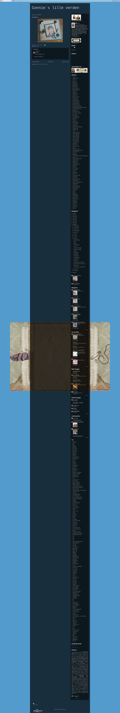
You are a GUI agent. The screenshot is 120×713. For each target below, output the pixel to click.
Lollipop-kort (75, 162)
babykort (74, 82)
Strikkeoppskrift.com (77, 420)
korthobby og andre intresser (78, 322)
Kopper (74, 153)
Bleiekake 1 (75, 452)
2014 (74, 216)
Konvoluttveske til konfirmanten (79, 263)
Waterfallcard (75, 639)
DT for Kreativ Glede (79, 665)
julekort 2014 (75, 139)
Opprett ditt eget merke (75, 647)
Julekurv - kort (75, 511)
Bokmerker (74, 90)
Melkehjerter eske (76, 556)
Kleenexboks (75, 519)
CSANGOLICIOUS (76, 371)
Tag (73, 191)
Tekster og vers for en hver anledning (79, 616)
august (75, 232)
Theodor (74, 200)
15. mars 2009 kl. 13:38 (40, 54)
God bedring (75, 122)
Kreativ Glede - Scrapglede (78, 402)
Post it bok (74, 168)
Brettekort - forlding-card (77, 472)
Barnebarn (74, 85)
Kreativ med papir (76, 283)
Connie (37, 45)
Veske (74, 628)
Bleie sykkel (75, 448)
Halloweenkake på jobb (82, 384)
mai (74, 235)
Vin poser (74, 205)
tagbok (74, 193)
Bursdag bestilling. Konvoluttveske (79, 107)
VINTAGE (74, 408)
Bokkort (74, 461)
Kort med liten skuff (76, 527)
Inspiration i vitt (76, 405)
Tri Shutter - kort (75, 624)
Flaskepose (75, 493)
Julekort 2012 (75, 136)
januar (75, 270)
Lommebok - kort (76, 546)
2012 (74, 219)
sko (73, 599)
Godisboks (74, 499)
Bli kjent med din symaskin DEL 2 (78, 347)
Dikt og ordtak (75, 480)
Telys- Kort (74, 197)
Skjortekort (74, 598)
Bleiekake (74, 86)
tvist (73, 627)
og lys (74, 166)
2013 (74, 218)
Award (74, 79)
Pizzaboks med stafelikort (77, 566)
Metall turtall (75, 559)
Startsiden (50, 61)
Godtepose (74, 501)
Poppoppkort (75, 571)
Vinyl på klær (75, 636)
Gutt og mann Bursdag (77, 126)
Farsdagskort (75, 115)
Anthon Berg (75, 78)
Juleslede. (74, 143)
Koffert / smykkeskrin (76, 520)
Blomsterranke (75, 458)
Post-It (74, 574)
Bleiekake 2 (75, 454)
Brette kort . (75, 96)
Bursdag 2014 (75, 101)
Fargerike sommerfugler (82, 307)
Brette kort (74, 468)
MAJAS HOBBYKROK (77, 334)
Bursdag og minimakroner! (77, 392)
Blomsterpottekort (76, 89)
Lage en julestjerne (76, 542)
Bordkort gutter (75, 465)
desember (76, 225)
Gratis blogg (74, 49)
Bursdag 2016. (75, 104)
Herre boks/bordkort (76, 502)
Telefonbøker (75, 195)
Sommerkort (75, 180)
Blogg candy (75, 88)
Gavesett (74, 121)
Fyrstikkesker (75, 117)
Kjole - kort (74, 515)
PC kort (74, 564)
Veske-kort (74, 632)
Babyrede (74, 83)
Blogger (64, 709)
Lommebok (75, 545)
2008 (74, 272)
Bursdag (36, 46)
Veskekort (74, 634)
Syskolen (74, 346)
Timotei (74, 359)
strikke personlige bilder (77, 609)
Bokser (74, 92)
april (75, 236)
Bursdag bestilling (76, 106)
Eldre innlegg (65, 61)
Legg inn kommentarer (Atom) (41, 64)
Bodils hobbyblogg (76, 314)
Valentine (74, 202)
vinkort (86, 692)
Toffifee (74, 201)
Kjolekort (74, 516)
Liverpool (74, 161)
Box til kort (74, 466)
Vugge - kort (75, 638)
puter (73, 171)
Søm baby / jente (76, 610)
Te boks (74, 613)
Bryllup (75, 241)
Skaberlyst (75, 342)
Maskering (74, 553)
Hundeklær (74, 128)
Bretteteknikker (75, 475)
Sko (73, 600)
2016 (74, 213)
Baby (73, 81)
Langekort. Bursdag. (76, 158)
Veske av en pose (76, 629)
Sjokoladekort (75, 593)
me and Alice (75, 399)
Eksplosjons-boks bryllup (77, 486)
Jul (73, 130)
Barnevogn (74, 447)
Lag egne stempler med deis (78, 541)
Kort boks (74, 526)
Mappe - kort (75, 551)
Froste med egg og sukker (77, 497)
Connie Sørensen (74, 645)
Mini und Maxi (75, 297)
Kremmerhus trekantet (77, 531)
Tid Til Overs (75, 418)
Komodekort (75, 522)
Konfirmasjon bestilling (77, 150)
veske (74, 204)
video (73, 635)
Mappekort (74, 552)
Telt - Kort (74, 617)
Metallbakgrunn (75, 560)
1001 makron (75, 391)
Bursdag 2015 (75, 103)
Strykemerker (75, 187)
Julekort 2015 (75, 140)
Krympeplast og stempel (77, 534)
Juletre (74, 512)
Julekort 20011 (75, 133)
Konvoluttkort (75, 151)
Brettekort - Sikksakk (76, 473)
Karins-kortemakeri (76, 289)
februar (75, 268)
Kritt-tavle (74, 157)
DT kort (74, 114)
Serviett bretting (75, 587)
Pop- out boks (75, 569)
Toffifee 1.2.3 (75, 621)
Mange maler (75, 549)
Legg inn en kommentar (38, 56)
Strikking (74, 184)
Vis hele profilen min (75, 36)
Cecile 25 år (76, 260)
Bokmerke (74, 462)
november (76, 227)
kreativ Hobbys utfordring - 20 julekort (79, 155)
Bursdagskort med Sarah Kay (79, 262)
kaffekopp (74, 513)
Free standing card (76, 495)
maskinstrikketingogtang (77, 436)
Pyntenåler (74, 172)
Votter (74, 208)
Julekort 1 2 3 (75, 508)
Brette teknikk (75, 469)
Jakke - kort (75, 505)
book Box (74, 464)
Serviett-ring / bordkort (77, 591)
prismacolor (75, 578)
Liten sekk (74, 544)
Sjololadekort (75, 596)
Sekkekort (74, 176)
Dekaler (74, 110)
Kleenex (74, 517)
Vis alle (87, 329)
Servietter (74, 177)
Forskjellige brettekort (76, 494)
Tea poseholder (75, 614)
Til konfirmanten (76, 244)
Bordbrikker (75, 93)
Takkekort (74, 194)
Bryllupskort (75, 97)
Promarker (74, 580)
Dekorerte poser (75, 111)
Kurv (73, 535)
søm (73, 190)
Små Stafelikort (75, 603)
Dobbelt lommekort (76, 484)
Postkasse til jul (75, 577)
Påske (74, 173)
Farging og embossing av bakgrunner (79, 490)
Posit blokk (75, 573)
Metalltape (74, 562)
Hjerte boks (75, 504)
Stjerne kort (75, 606)
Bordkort (74, 94)
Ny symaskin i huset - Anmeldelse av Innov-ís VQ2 (82, 353)
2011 (74, 221)
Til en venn (76, 246)
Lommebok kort (75, 164)
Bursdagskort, (76, 252)
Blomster (74, 455)
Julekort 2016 (83, 673)
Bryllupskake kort (76, 476)
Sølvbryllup (73, 689)
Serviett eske (75, 589)
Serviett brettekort (76, 585)
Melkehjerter (75, 555)
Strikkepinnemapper (81, 360)
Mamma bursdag (77, 239)
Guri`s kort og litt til (76, 306)
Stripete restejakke (81, 335)
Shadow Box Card (76, 592)
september (76, 230)
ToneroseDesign (76, 375)
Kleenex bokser (75, 146)
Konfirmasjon (75, 148)
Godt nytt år (75, 668)
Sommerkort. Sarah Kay (77, 182)
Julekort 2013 (75, 137)
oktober (75, 229)
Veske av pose (75, 631)
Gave (73, 119)
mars (75, 238)
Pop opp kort (75, 567)
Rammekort (75, 581)
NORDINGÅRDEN (76, 411)
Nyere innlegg (35, 61)
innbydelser (75, 129)
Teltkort (74, 618)
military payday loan (76, 698)
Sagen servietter (75, 175)
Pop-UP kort (75, 570)
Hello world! (75, 372)
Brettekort (74, 470)
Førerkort (74, 118)
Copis (74, 477)
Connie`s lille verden (55, 8)
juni (74, 233)
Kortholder (74, 154)
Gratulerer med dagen (77, 247)
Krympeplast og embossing (77, 533)
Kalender (74, 144)
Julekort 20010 (75, 132)
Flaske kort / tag (75, 491)
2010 (74, 222)
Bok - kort (74, 459)
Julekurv (74, 509)
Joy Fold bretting (76, 506)
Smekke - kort (75, 602)
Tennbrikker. (75, 198)
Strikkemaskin (75, 183)
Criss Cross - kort (76, 479)
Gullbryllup (74, 125)
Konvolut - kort (75, 523)
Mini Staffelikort (75, 563)
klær (73, 147)
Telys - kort (75, 620)
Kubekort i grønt (80, 290)
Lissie (37, 51)
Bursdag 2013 (75, 100)
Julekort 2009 (75, 135)
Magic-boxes (75, 548)
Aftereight (74, 441)
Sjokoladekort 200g (76, 595)
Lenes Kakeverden (76, 383)
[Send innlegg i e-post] (44, 45)
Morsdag (74, 165)
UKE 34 (79, 315)
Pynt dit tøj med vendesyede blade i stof (79, 343)
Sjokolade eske (75, 179)
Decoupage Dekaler (76, 108)
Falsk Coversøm (76, 488)
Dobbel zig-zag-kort (76, 483)
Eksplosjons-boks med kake (78, 487)
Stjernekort (74, 607)
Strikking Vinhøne (76, 186)
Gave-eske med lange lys (77, 498)
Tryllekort (74, 625)
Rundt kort (74, 584)
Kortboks (74, 530)
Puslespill (74, 169)
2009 (74, 224)
